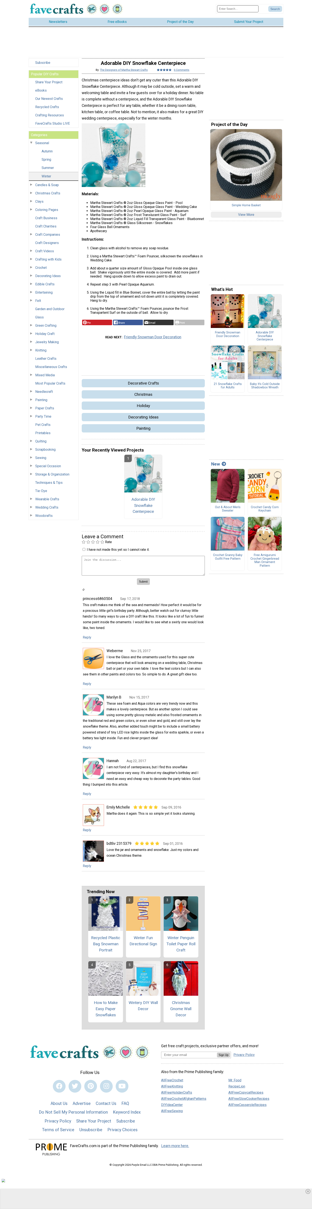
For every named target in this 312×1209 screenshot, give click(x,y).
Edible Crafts (45, 284)
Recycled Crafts (47, 107)
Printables (43, 433)
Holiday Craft (45, 334)
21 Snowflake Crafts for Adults (228, 385)
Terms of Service (58, 1129)
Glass (39, 317)
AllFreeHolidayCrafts (176, 1092)
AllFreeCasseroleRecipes (247, 1105)
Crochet (41, 268)
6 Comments (181, 69)
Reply (87, 637)
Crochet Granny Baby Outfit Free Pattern (227, 557)
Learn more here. (175, 1146)
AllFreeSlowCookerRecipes (248, 1099)
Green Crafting (45, 326)
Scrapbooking (45, 450)
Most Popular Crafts (50, 383)
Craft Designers (47, 243)
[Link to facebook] (59, 1086)
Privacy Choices (122, 1129)
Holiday (143, 405)
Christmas (143, 394)
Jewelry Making (47, 342)
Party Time (43, 416)
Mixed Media (45, 375)
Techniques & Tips (49, 483)
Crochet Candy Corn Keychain (265, 509)
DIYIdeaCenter (172, 1105)
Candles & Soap (47, 185)
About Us (59, 1103)
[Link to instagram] (106, 1086)
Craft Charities (45, 226)
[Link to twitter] (75, 1086)
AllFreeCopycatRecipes (245, 1092)
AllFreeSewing (172, 1111)
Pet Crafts (43, 425)
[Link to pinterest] (90, 1086)
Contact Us (106, 1103)
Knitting (40, 350)
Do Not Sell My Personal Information (73, 1112)
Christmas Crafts (47, 193)
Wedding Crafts (46, 507)
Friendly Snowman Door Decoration (152, 337)
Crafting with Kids (48, 259)
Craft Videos (44, 251)
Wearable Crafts (47, 499)
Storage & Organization (52, 474)
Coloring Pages (46, 210)
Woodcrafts (44, 516)
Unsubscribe (90, 1129)
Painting (41, 400)
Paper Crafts (44, 408)
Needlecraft (44, 392)
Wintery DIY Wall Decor (143, 1005)
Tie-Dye (41, 491)
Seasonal (42, 143)
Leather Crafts (45, 359)
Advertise (82, 1103)
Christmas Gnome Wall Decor (180, 1008)
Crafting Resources (49, 115)
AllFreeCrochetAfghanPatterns (183, 1099)
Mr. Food (234, 1080)
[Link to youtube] (122, 1086)
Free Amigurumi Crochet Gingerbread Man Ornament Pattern (264, 561)
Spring (46, 160)
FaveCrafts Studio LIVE (52, 123)
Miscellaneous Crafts (51, 367)
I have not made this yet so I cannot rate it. (118, 550)
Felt (38, 301)
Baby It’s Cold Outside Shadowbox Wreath (265, 385)
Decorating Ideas (48, 276)
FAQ (125, 1103)
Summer (48, 168)
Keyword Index (127, 1112)
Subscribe (42, 63)
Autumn (47, 151)
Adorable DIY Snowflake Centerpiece (143, 505)
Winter (46, 176)
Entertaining (44, 292)
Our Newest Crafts (49, 99)
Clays (39, 201)
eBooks (41, 90)
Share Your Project (48, 82)
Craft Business (46, 218)
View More (246, 215)
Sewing (40, 458)
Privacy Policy (58, 1121)
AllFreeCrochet (172, 1080)
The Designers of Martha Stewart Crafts (124, 69)
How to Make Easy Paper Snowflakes (106, 1008)
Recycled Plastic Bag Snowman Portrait (105, 943)
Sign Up (223, 1055)
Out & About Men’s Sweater (227, 509)
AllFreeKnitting (172, 1086)
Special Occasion (48, 466)
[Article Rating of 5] (164, 69)
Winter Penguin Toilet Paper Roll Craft (180, 943)
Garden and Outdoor (50, 309)
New (215, 464)
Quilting (40, 441)
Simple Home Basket (246, 205)
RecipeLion (236, 1086)
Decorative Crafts (143, 383)
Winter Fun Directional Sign (143, 940)
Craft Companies (47, 235)
